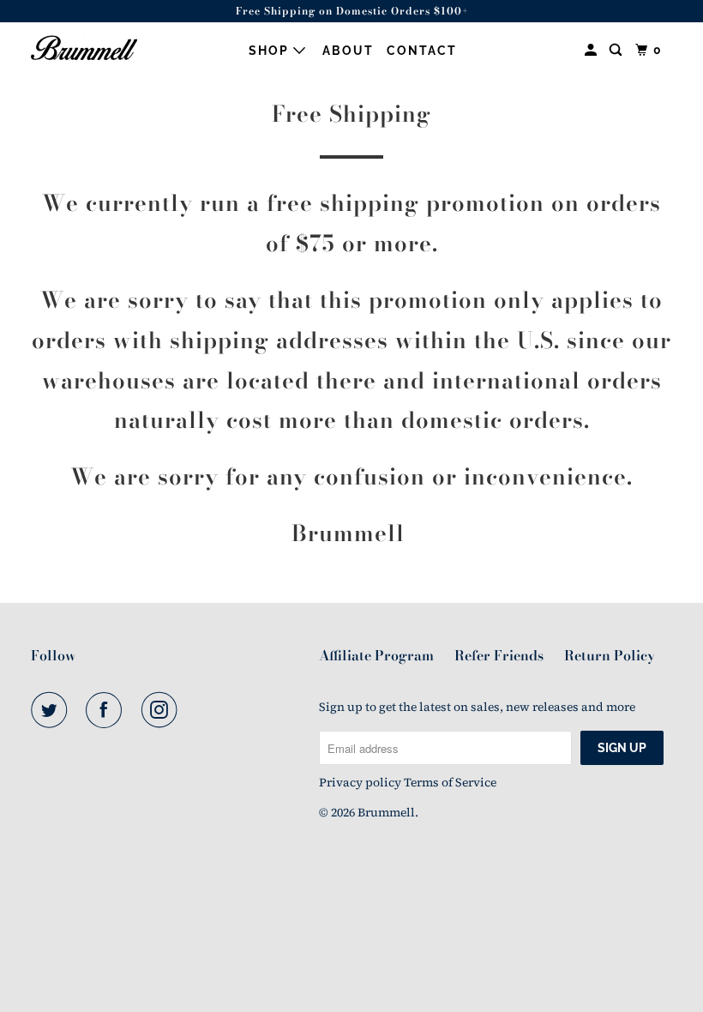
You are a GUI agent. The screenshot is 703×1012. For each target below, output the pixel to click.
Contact (422, 50)
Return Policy (609, 655)
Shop (271, 50)
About (348, 50)
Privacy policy (360, 782)
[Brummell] (84, 47)
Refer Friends (499, 655)
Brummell (386, 812)
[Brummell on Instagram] (162, 710)
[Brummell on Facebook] (107, 710)
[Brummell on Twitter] (52, 710)
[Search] (617, 50)
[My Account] (592, 50)
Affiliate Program (376, 655)
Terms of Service (450, 782)
